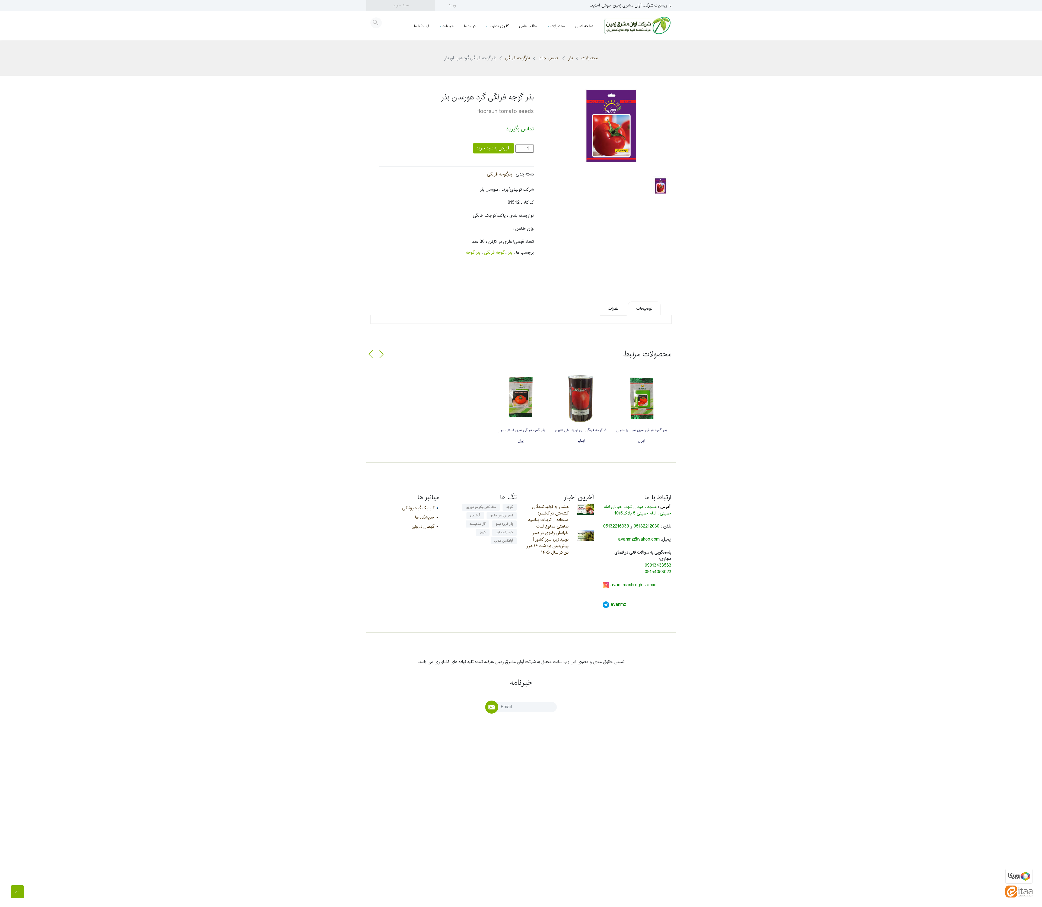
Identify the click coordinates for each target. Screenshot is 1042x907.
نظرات (613, 308)
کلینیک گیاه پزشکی (418, 508)
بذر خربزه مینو (504, 523)
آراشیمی (475, 515)
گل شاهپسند (477, 523)
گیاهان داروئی (423, 526)
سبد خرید (401, 5)
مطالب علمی (528, 26)
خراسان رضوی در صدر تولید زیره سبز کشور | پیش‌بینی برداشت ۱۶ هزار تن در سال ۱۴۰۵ (547, 542)
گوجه (509, 507)
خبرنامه (448, 26)
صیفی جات (549, 58)
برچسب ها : (524, 252)
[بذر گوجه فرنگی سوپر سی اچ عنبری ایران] (641, 398)
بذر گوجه (473, 252)
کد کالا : (527, 202)
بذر (570, 58)
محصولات (558, 26)
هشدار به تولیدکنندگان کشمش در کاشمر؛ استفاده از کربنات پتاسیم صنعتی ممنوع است (548, 516)
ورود (452, 5)
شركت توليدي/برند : (516, 189)
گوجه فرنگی (494, 252)
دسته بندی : (523, 174)
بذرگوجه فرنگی (517, 58)
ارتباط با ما (421, 26)
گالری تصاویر (499, 26)
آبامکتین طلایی (503, 540)
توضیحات (644, 308)
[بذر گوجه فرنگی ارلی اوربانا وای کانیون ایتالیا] (581, 398)
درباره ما (469, 26)
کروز (483, 532)
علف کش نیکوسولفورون (481, 507)
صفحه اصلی (584, 26)
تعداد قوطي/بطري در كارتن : (510, 241)
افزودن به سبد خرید (493, 148)
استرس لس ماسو (501, 515)
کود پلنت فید (504, 532)
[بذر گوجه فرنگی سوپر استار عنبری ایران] (521, 398)
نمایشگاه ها (424, 517)
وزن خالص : (523, 228)
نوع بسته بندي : (520, 215)
